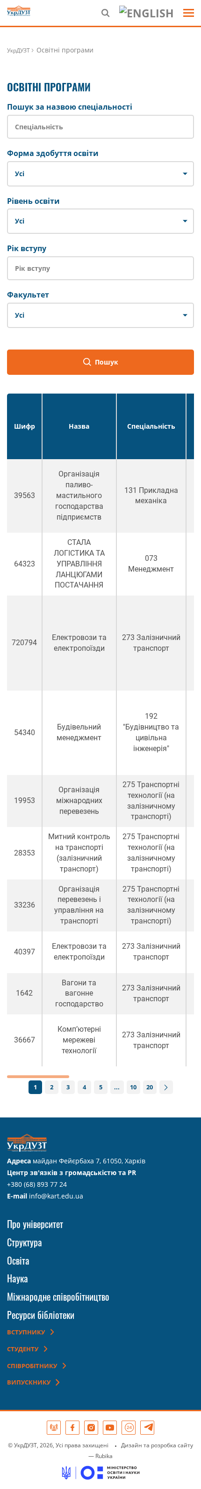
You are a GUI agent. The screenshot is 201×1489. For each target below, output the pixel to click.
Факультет (28, 295)
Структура (24, 1242)
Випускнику (28, 1382)
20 (149, 1087)
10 (133, 1087)
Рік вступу (26, 248)
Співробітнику (32, 1366)
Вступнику (26, 1332)
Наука (17, 1278)
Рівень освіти (33, 201)
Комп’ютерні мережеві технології (79, 1040)
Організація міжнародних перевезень (79, 800)
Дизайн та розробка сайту (157, 1445)
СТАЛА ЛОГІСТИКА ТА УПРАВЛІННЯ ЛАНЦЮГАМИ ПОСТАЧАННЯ (79, 563)
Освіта (18, 1260)
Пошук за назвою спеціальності (69, 107)
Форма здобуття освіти (53, 153)
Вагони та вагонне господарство (79, 993)
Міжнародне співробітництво (58, 1296)
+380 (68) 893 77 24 (37, 1184)
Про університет (35, 1224)
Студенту (22, 1349)
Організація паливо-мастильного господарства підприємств (79, 495)
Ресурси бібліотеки (40, 1315)
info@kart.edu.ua (56, 1195)
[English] (146, 13)
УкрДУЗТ (18, 50)
